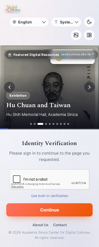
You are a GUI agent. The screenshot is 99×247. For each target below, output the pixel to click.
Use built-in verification (49, 196)
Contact (60, 225)
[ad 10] (68, 124)
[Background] (76, 35)
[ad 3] (40, 124)
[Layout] (89, 35)
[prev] (9, 87)
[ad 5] (50, 124)
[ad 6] (53, 124)
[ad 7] (57, 124)
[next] (89, 87)
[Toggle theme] (89, 21)
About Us (40, 225)
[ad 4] (46, 124)
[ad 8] (61, 124)
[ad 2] (35, 124)
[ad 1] (31, 124)
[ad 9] (64, 124)
